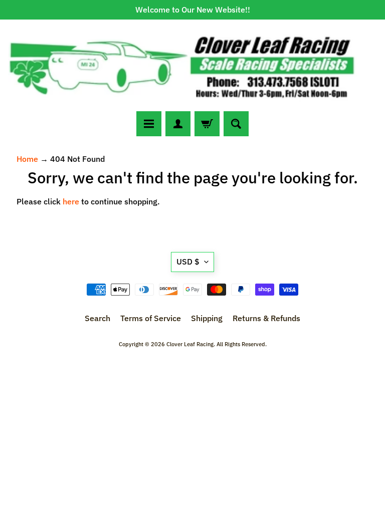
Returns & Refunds (266, 318)
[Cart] (207, 123)
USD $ (188, 261)
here (71, 201)
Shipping (207, 318)
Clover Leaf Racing (190, 344)
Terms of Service (150, 318)
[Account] (177, 123)
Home (27, 159)
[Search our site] (236, 123)
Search (97, 318)
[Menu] (148, 123)
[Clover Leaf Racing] (192, 65)
